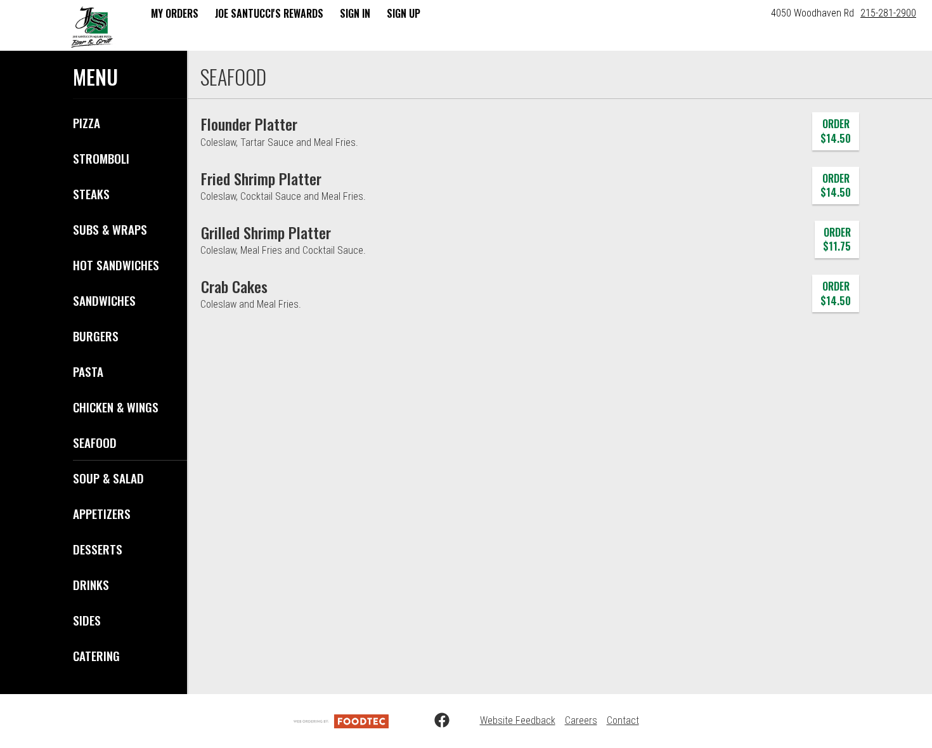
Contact (623, 720)
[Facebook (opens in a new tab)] (434, 721)
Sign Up (403, 13)
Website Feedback (517, 720)
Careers (581, 720)
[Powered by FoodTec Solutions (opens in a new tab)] (341, 720)
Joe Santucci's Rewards (269, 13)
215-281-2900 (888, 13)
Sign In (355, 13)
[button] (92, 26)
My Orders (174, 13)
